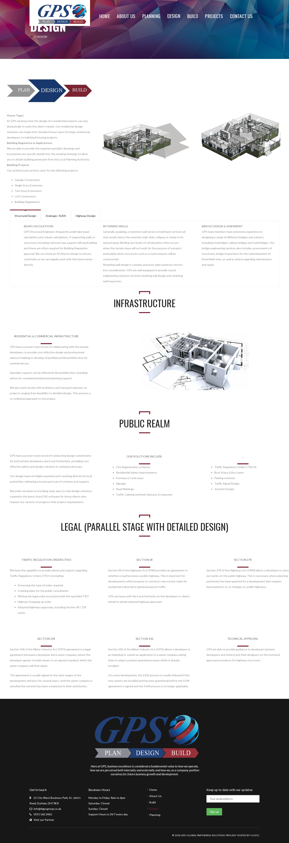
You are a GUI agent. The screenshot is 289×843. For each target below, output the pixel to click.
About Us (155, 796)
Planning (154, 814)
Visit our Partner (44, 819)
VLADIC (255, 835)
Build (152, 802)
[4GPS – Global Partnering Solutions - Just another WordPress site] (61, 12)
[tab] (25, 215)
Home (153, 789)
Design (153, 808)
